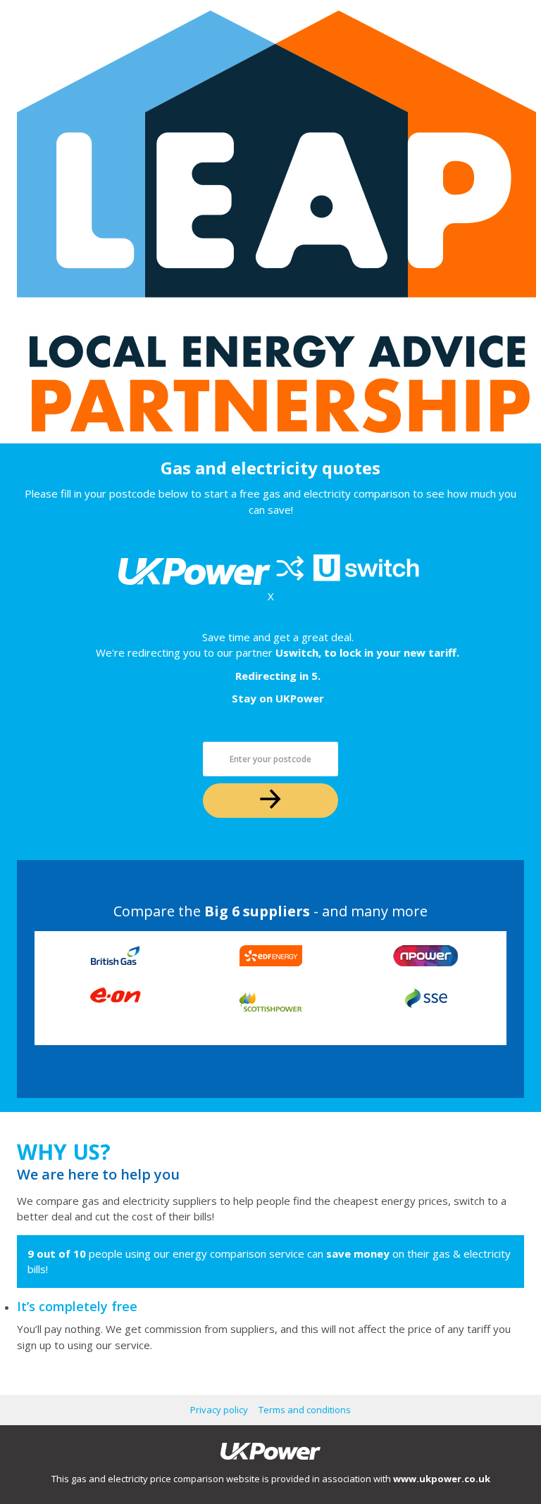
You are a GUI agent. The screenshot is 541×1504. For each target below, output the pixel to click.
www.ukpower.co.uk (441, 1478)
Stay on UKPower (278, 698)
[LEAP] (182, 222)
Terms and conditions (305, 1409)
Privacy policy (219, 1409)
